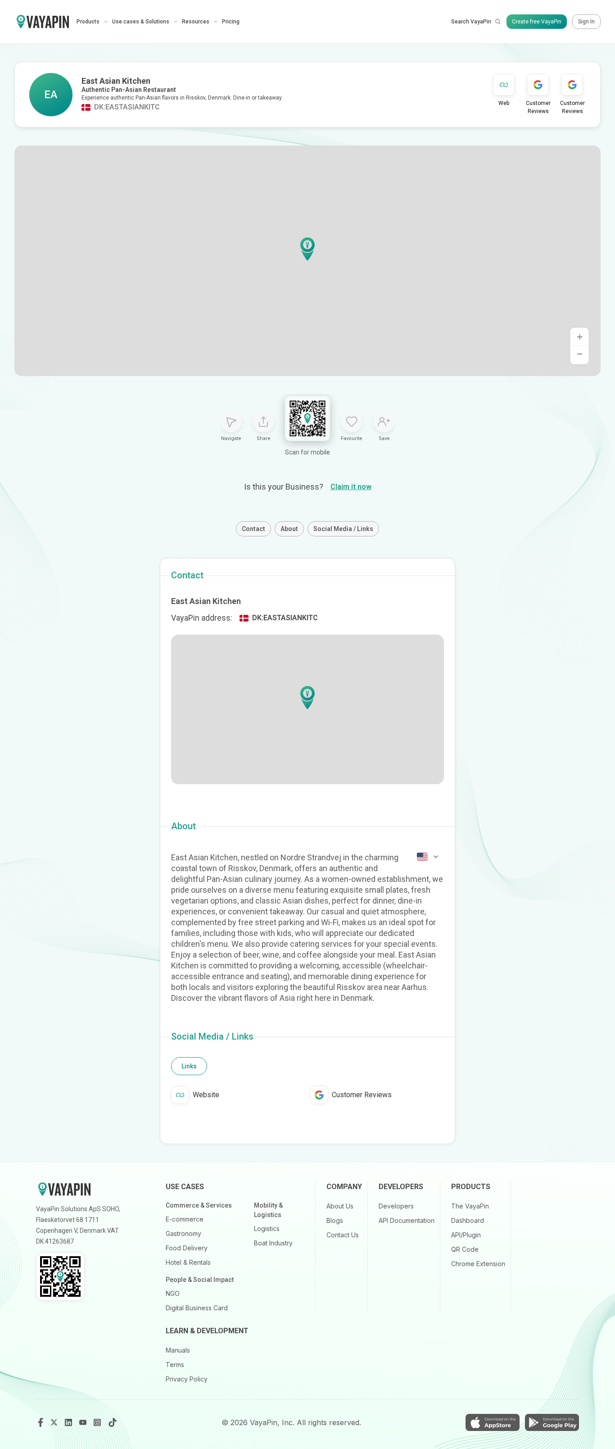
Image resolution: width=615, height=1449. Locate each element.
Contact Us (342, 1235)
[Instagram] (98, 1422)
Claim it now (350, 486)
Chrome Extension (478, 1263)
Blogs (334, 1220)
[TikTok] (112, 1422)
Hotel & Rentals (188, 1262)
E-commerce (184, 1219)
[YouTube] (83, 1422)
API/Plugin (466, 1235)
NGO (173, 1293)
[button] (307, 249)
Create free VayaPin (536, 21)
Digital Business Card (197, 1308)
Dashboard (467, 1220)
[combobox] (428, 857)
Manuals (178, 1350)
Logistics (267, 1228)
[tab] (189, 1066)
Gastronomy (183, 1233)
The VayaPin (470, 1206)
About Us (339, 1206)
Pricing (231, 21)
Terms (175, 1364)
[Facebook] (40, 1422)
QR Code (465, 1249)
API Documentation (406, 1220)
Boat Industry (273, 1243)
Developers (396, 1206)
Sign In (586, 21)
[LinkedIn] (69, 1422)
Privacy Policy (187, 1379)
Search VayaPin (471, 21)
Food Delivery (187, 1248)
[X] (54, 1422)
